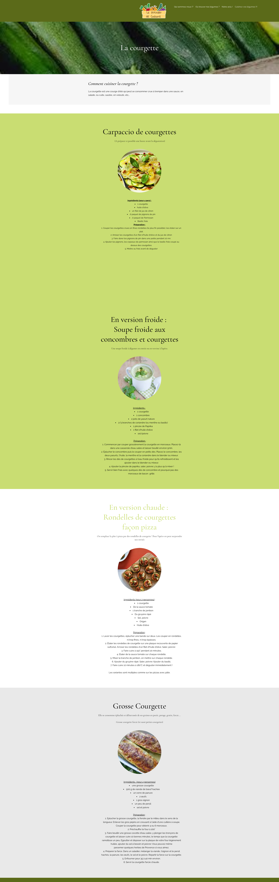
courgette (143, 204)
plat (141, 231)
